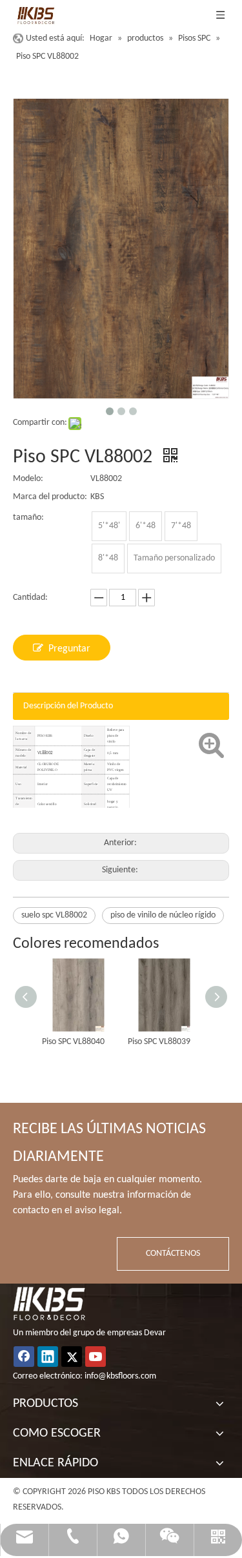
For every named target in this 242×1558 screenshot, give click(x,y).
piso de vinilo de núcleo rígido (163, 915)
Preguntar (69, 649)
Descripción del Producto (68, 706)
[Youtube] (95, 1356)
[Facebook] (24, 1356)
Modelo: (28, 479)
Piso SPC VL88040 (73, 1042)
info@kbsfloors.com (120, 1376)
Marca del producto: (50, 497)
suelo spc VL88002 (54, 915)
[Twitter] (71, 1356)
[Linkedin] (47, 1356)
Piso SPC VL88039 (159, 1042)
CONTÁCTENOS (173, 1253)
